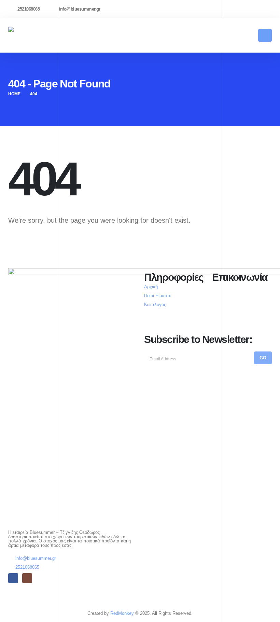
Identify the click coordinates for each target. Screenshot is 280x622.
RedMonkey (122, 613)
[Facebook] (257, 9)
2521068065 (27, 567)
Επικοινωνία (239, 277)
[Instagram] (269, 9)
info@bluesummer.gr (35, 558)
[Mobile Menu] (265, 35)
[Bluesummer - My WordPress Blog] (33, 35)
